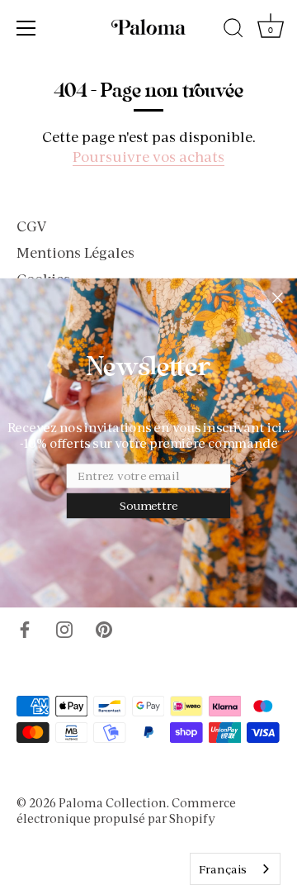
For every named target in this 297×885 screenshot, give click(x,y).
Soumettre (148, 505)
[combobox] (235, 869)
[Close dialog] (277, 297)
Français (223, 869)
